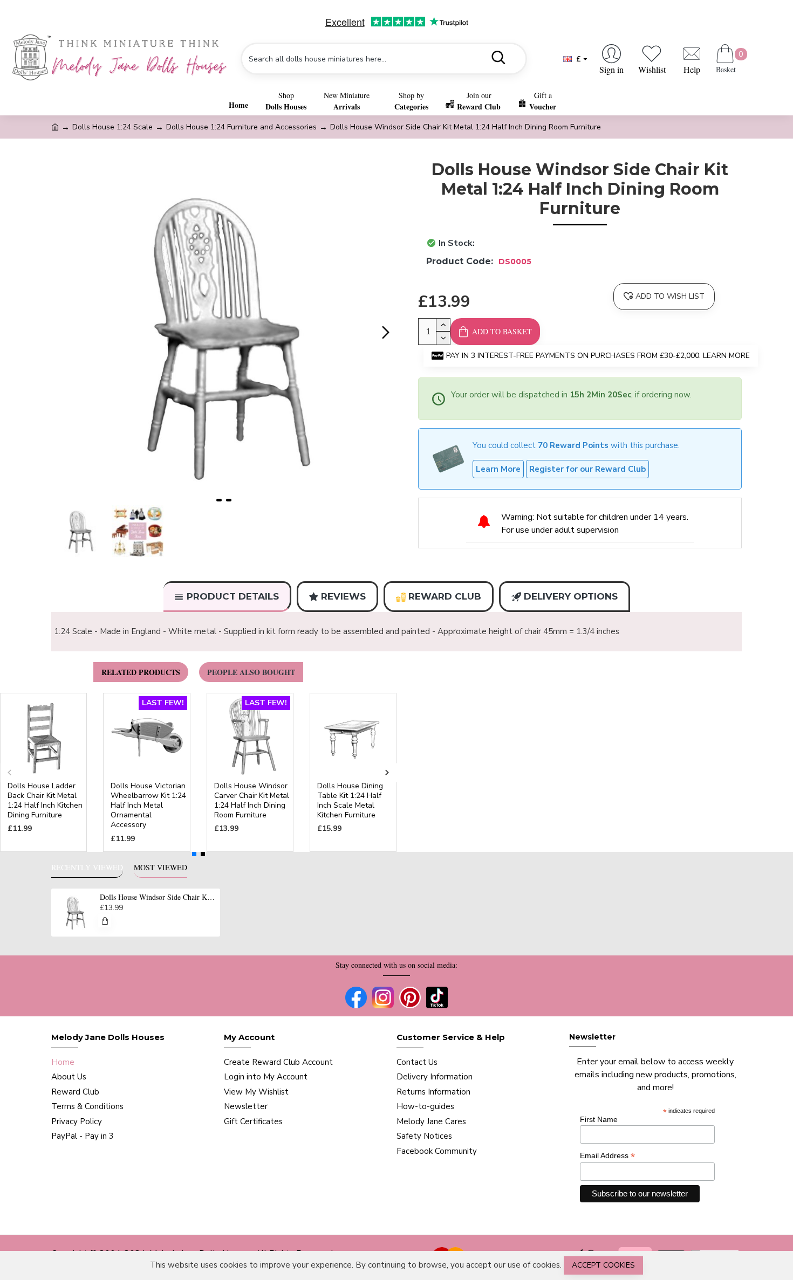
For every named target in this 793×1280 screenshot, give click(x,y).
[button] (62, 332)
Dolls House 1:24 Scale (112, 127)
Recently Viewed (87, 867)
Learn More (498, 469)
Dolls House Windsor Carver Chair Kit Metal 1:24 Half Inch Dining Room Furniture (251, 801)
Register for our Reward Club (587, 469)
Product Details (233, 596)
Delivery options (571, 596)
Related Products (140, 672)
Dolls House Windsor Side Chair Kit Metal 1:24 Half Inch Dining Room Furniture (158, 897)
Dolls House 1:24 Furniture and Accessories (241, 127)
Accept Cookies (603, 1265)
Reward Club (444, 596)
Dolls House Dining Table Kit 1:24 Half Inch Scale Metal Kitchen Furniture (350, 801)
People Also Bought (251, 672)
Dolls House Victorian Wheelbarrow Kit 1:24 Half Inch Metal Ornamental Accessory (148, 805)
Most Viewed (160, 867)
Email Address (607, 1156)
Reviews (343, 596)
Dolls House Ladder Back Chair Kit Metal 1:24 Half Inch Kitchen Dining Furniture (45, 801)
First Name (599, 1119)
